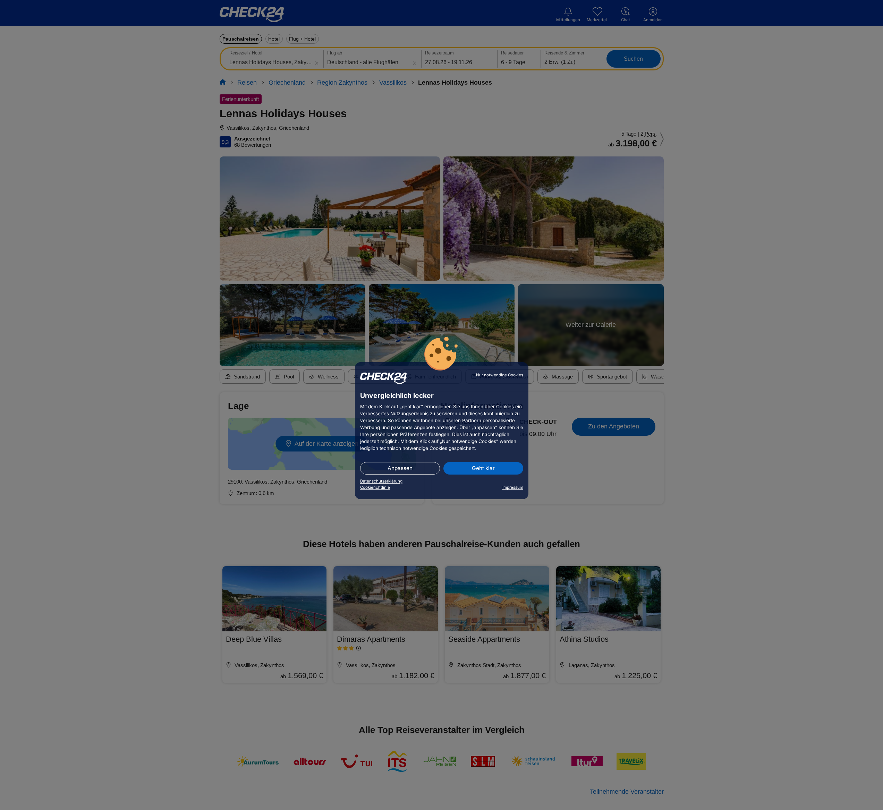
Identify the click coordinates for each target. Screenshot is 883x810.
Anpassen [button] (400, 468)
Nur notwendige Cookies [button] (499, 375)
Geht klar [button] (483, 468)
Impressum (512, 487)
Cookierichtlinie (375, 487)
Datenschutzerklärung (381, 481)
